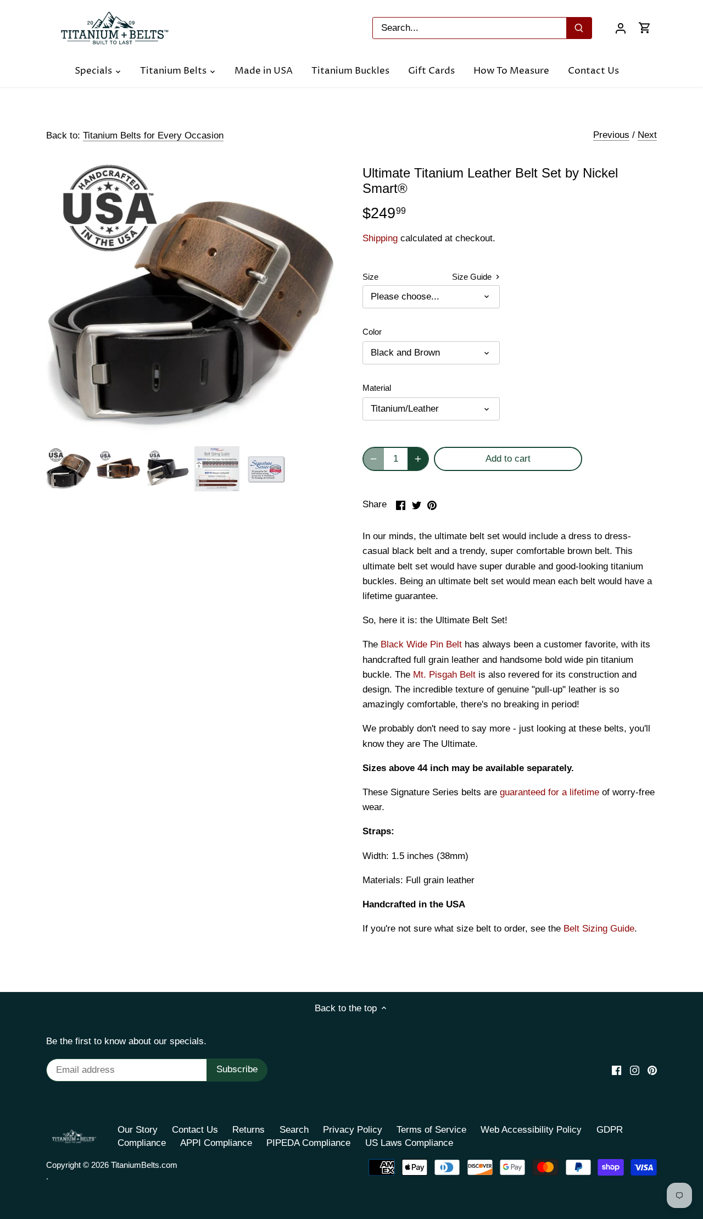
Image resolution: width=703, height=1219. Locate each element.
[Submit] (579, 28)
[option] (68, 468)
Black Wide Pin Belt (421, 644)
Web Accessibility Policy (531, 1129)
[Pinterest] (652, 1070)
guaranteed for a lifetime (549, 792)
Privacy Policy (352, 1129)
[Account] (621, 28)
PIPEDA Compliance (308, 1143)
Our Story (138, 1129)
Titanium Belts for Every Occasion (153, 135)
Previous (611, 135)
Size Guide (473, 276)
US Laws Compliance (409, 1143)
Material (376, 387)
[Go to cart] (644, 28)
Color (372, 331)
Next (647, 135)
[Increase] (418, 458)
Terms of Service (431, 1129)
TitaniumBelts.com (144, 1165)
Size (370, 276)
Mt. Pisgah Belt (444, 674)
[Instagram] (634, 1070)
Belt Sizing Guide (598, 928)
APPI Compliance (216, 1143)
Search (294, 1129)
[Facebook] (616, 1070)
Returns (248, 1129)
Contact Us (195, 1129)
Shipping (380, 238)
